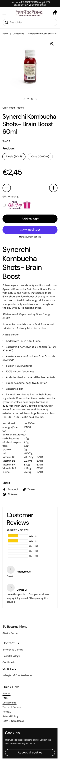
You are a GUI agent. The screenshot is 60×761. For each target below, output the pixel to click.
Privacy (6, 712)
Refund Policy (10, 716)
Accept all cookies (30, 752)
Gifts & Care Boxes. (13, 721)
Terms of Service (11, 707)
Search (6, 693)
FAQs (5, 698)
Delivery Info (9, 702)
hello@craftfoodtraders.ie (17, 675)
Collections (18, 33)
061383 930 (9, 668)
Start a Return (10, 633)
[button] (54, 13)
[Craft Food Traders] (29, 13)
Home (5, 33)
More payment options (30, 236)
